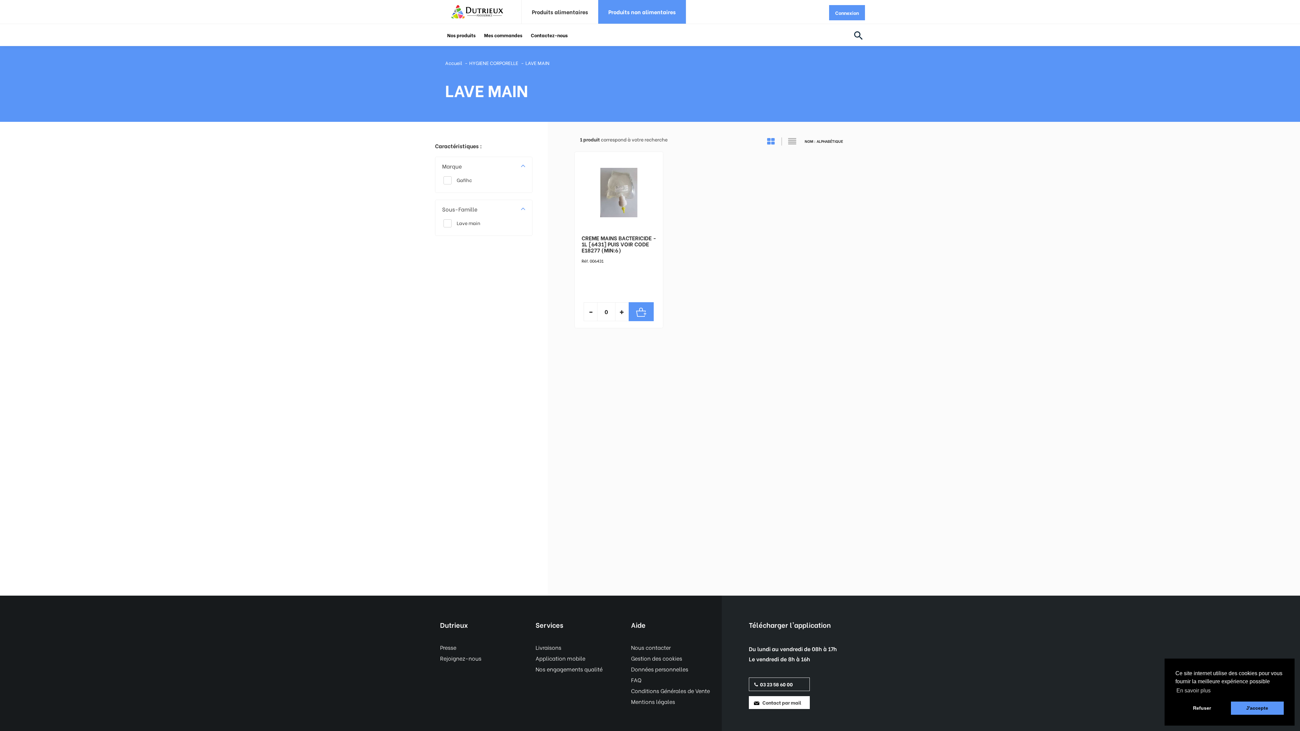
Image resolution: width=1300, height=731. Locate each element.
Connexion (847, 12)
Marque (452, 166)
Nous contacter (651, 647)
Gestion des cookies (656, 658)
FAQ (636, 680)
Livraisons (548, 647)
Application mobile (560, 658)
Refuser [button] (1202, 708)
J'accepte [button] (1257, 708)
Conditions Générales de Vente (670, 690)
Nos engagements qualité (569, 669)
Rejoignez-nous (460, 658)
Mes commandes (503, 35)
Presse (448, 647)
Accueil (453, 62)
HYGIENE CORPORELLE (493, 62)
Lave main (468, 222)
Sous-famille (459, 209)
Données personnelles (659, 669)
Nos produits (461, 35)
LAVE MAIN (537, 62)
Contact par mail (780, 702)
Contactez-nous (549, 35)
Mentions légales (653, 701)
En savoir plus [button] (1193, 690)
